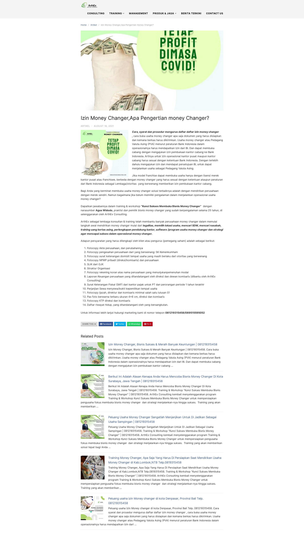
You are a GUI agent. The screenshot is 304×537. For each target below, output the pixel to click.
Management (138, 13)
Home (84, 25)
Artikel (94, 25)
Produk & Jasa (163, 13)
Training (115, 13)
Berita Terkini (191, 13)
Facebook (106, 324)
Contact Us (214, 13)
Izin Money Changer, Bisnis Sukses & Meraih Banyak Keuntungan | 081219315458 (162, 344)
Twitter (121, 324)
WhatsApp (135, 324)
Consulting (95, 13)
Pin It (148, 324)
